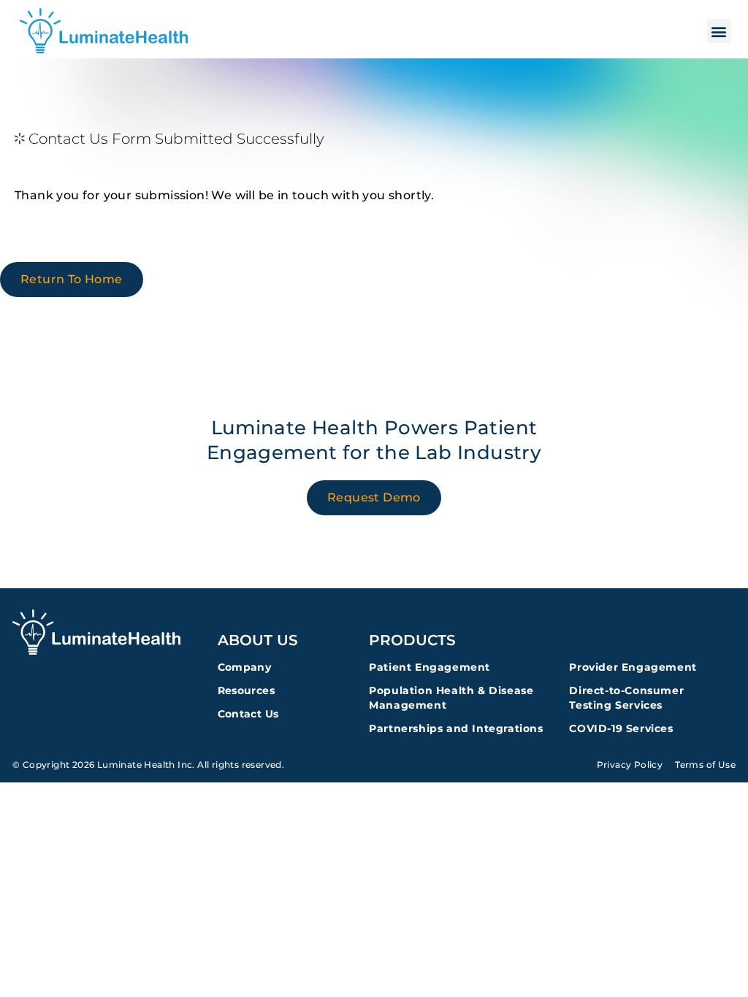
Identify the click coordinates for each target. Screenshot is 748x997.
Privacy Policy (630, 764)
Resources (246, 690)
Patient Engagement (429, 667)
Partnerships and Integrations (456, 728)
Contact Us (248, 713)
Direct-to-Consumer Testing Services (626, 698)
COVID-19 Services (621, 728)
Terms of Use (705, 764)
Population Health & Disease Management (451, 698)
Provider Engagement (632, 667)
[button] (719, 31)
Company (245, 667)
